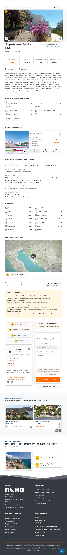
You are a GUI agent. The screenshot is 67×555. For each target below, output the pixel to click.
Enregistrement (40, 535)
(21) (59, 39)
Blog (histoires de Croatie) (12, 524)
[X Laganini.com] (22, 490)
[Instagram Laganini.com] (12, 490)
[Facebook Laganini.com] (7, 490)
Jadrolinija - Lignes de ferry (42, 498)
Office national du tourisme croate (44, 492)
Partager (58, 7)
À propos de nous (40, 520)
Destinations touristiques (12, 518)
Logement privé (9, 527)
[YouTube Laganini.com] (17, 490)
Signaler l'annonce (49, 387)
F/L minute (56, 151)
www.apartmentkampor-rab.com (16, 377)
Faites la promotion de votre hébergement (48, 529)
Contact (37, 517)
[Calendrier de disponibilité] (31, 426)
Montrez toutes (12, 119)
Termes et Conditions (11, 507)
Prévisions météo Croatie (42, 489)
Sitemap (21, 507)
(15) (26, 151)
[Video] (53, 39)
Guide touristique (10, 521)
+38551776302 (11, 365)
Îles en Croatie (9, 532)
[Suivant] (30, 412)
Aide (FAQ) (38, 523)
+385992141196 (11, 361)
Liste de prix (34, 151)
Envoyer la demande (20, 324)
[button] (33, 256)
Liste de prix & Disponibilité (20, 330)
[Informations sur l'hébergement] (31, 423)
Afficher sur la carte (17, 274)
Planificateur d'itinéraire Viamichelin (45, 501)
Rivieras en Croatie (11, 529)
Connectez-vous (40, 532)
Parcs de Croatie (39, 495)
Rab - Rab (18, 7)
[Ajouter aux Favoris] (31, 406)
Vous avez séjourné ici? (53, 45)
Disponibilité (45, 151)
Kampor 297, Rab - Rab (13, 51)
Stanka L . (11, 37)
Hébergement (12, 7)
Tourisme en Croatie (40, 503)
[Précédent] (9, 412)
